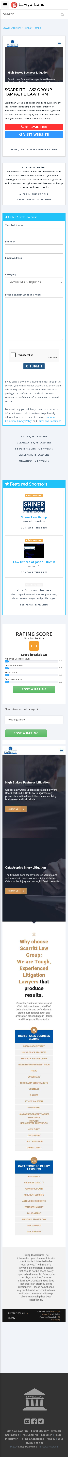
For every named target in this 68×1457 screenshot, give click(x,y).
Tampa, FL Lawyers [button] (34, 436)
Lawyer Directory (11, 27)
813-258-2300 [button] (35, 127)
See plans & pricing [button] (34, 604)
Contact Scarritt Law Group (22, 217)
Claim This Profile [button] (35, 194)
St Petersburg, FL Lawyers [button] (34, 448)
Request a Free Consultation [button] (35, 149)
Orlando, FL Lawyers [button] (34, 460)
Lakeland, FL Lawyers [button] (34, 454)
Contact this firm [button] (34, 527)
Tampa (37, 27)
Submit (36, 366)
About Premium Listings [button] (34, 199)
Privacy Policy (24, 420)
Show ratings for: (13, 709)
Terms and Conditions (49, 420)
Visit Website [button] (35, 134)
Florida (27, 27)
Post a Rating (34, 689)
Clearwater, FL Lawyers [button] (34, 442)
